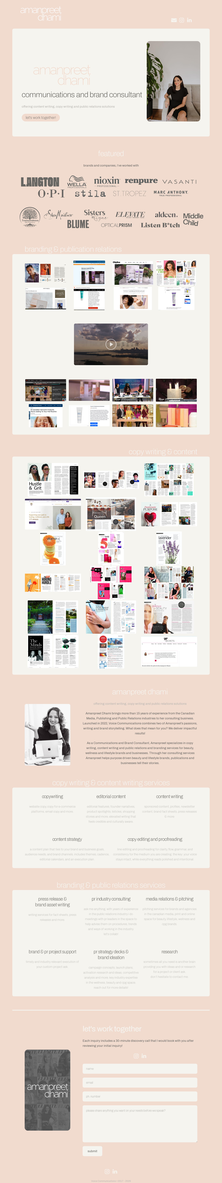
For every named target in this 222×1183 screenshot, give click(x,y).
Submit (92, 1151)
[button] (174, 20)
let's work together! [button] (41, 118)
